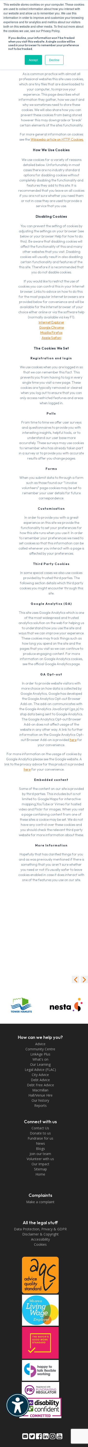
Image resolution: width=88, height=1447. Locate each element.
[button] (84, 979)
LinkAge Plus (40, 1054)
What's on (40, 1059)
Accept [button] (33, 60)
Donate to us (40, 1133)
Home (40, 1174)
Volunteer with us (40, 1158)
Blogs (40, 1148)
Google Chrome (51, 327)
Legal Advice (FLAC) (40, 1069)
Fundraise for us (40, 1138)
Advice (40, 1044)
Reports (40, 1105)
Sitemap (40, 1169)
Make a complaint (40, 1202)
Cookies (40, 1244)
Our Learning (40, 1064)
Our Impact (40, 1164)
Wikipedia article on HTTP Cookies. (57, 139)
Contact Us (40, 1128)
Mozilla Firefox (51, 332)
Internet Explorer (51, 322)
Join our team (40, 1153)
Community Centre (40, 1049)
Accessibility (40, 1239)
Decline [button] (54, 60)
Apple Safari (51, 338)
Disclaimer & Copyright (40, 1234)
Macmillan (40, 1090)
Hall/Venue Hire (40, 1095)
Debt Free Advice (40, 1085)
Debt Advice (40, 1079)
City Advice (40, 1074)
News (40, 1143)
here (73, 740)
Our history (40, 1100)
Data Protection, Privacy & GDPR (40, 1229)
